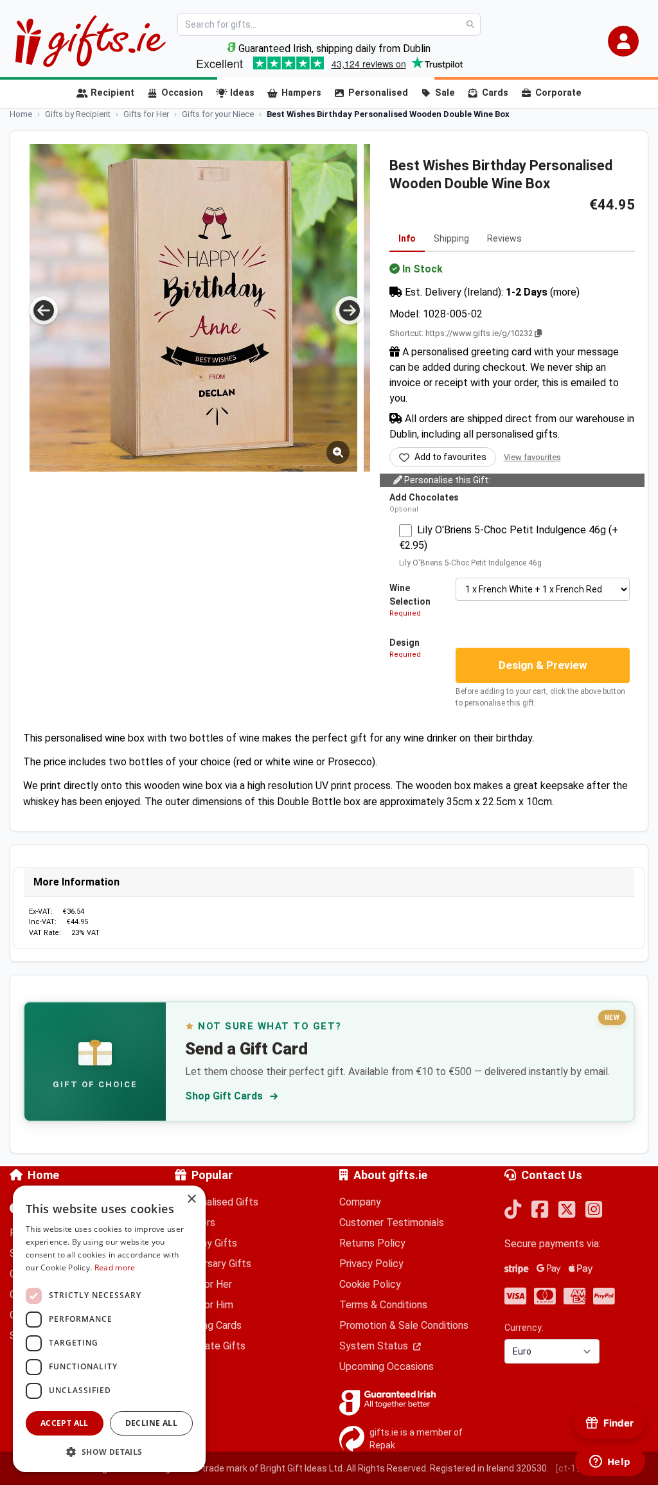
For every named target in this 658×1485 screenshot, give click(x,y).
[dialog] (109, 1329)
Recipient (112, 92)
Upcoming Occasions (386, 1366)
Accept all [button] (64, 1423)
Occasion (182, 92)
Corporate (558, 92)
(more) (565, 292)
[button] (623, 41)
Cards (495, 92)
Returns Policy (372, 1243)
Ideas (242, 92)
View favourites (532, 457)
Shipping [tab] (451, 238)
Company (360, 1202)
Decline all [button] (151, 1423)
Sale (445, 92)
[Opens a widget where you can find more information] (609, 1462)
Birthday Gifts (206, 1243)
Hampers (301, 92)
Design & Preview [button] (543, 665)
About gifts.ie (390, 1175)
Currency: (524, 1327)
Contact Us (551, 1175)
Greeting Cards (208, 1325)
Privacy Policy (371, 1264)
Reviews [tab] (504, 238)
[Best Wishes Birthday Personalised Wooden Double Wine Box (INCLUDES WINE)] (193, 308)
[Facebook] (539, 1210)
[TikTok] (512, 1210)
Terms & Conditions (383, 1305)
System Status (375, 1346)
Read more (115, 1267)
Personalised (378, 92)
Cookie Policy (370, 1284)
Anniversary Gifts (213, 1264)
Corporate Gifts (210, 1346)
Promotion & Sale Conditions (403, 1325)
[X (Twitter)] (566, 1210)
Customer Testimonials (391, 1222)
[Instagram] (593, 1210)
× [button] (191, 1199)
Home (43, 1175)
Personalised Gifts (216, 1202)
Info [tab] (407, 238)
